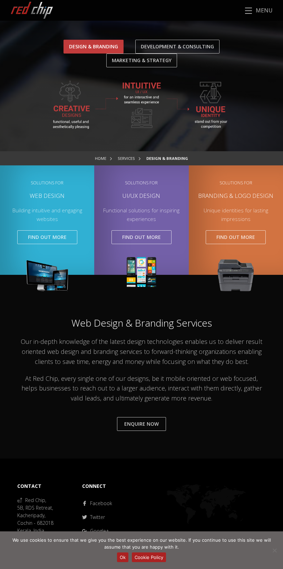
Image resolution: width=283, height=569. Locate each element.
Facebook (100, 503)
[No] (274, 550)
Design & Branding (93, 46)
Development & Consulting (177, 46)
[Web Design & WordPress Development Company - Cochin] (26, 10)
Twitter (97, 517)
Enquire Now (141, 424)
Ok (123, 557)
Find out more (47, 237)
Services (126, 158)
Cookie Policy (149, 557)
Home (100, 158)
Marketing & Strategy (142, 60)
